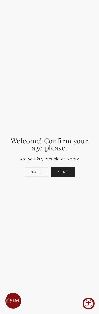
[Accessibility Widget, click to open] (89, 303)
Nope (36, 172)
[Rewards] (13, 301)
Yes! (62, 172)
